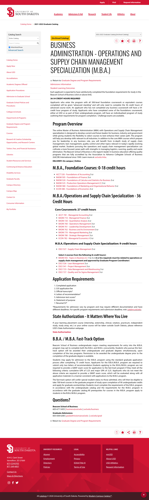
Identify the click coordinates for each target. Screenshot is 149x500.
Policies (47, 467)
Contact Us (11, 197)
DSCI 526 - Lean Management (71, 263)
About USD (11, 72)
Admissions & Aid (75, 14)
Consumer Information (15, 203)
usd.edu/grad (96, 415)
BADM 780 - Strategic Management (74, 235)
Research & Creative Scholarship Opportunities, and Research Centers (21, 141)
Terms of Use (79, 467)
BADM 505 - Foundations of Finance (71, 177)
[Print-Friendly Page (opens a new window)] (134, 41)
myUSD (109, 454)
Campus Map (12, 191)
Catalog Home (25, 24)
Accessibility (79, 454)
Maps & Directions (15, 476)
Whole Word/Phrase (17, 47)
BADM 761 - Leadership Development (75, 226)
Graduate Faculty (13, 179)
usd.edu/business (91, 409)
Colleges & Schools (14, 112)
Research (92, 14)
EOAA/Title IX (80, 462)
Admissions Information (60, 84)
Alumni (47, 454)
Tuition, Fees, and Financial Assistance (21, 148)
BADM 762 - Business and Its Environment (77, 229)
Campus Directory (13, 185)
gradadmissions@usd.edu (77, 415)
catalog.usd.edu (134, 309)
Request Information (132, 2)
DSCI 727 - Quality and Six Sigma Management (79, 272)
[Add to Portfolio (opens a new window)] (122, 41)
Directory (48, 462)
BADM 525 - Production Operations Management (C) (79, 183)
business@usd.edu (74, 409)
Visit (114, 2)
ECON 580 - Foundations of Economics (72, 189)
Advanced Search (15, 50)
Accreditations (12, 78)
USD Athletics (112, 462)
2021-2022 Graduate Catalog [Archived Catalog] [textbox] (112, 34)
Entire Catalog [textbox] (14, 38)
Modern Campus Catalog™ (100, 496)
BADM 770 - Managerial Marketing (73, 232)
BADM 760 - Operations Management (75, 223)
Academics (58, 14)
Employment (49, 458)
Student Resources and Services (19, 161)
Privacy (77, 458)
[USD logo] (23, 13)
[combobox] (118, 34)
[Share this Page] (128, 41)
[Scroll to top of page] (144, 495)
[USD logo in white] (21, 452)
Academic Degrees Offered (17, 84)
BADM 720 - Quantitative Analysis (73, 220)
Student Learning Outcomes (62, 88)
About (132, 14)
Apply (102, 2)
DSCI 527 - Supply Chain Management (75, 249)
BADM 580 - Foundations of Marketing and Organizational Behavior (85, 186)
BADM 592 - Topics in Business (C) (73, 257)
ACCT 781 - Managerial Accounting (74, 215)
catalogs (43, 496)
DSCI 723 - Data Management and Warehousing (79, 269)
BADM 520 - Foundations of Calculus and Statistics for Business (83, 180)
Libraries (10, 154)
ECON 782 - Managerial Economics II (74, 238)
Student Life (107, 14)
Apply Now (11, 66)
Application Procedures (16, 90)
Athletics (121, 14)
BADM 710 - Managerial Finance (72, 218)
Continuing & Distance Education (19, 167)
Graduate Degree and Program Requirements (18, 125)
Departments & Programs (16, 118)
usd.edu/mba (100, 157)
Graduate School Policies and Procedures (18, 104)
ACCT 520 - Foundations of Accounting (73, 174)
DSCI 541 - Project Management (72, 266)
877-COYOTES (13, 463)
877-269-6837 (13, 466)
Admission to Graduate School (18, 96)
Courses (10, 133)
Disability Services (13, 173)
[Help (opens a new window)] (139, 41)
